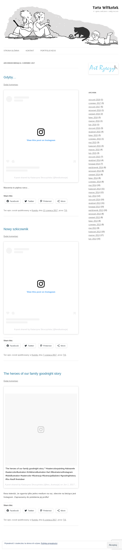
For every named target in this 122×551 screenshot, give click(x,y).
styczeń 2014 (94, 199)
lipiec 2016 (93, 117)
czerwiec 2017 (95, 103)
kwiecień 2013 (95, 232)
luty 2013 (92, 239)
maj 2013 (92, 228)
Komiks (35, 210)
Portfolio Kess (48, 51)
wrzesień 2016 (95, 110)
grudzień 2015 (95, 132)
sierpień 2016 (94, 114)
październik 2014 (96, 167)
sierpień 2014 (94, 175)
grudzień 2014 (95, 160)
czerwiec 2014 (95, 182)
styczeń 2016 (94, 128)
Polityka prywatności (49, 543)
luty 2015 (92, 153)
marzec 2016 (94, 121)
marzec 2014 (94, 192)
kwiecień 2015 (95, 146)
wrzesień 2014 (95, 171)
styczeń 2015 (94, 157)
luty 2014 (92, 196)
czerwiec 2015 (95, 139)
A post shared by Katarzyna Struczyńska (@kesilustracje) (41, 177)
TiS (65, 210)
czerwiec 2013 (95, 224)
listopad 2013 (94, 207)
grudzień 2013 (95, 203)
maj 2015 (92, 142)
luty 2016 (92, 125)
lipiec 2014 (93, 178)
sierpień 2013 (94, 217)
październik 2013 (96, 210)
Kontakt (30, 51)
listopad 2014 (94, 164)
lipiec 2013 (93, 221)
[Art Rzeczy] (103, 68)
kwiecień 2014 (95, 189)
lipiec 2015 (93, 135)
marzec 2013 (94, 235)
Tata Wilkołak (105, 7)
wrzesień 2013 (95, 214)
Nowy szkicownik (16, 229)
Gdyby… (10, 77)
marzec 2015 (94, 150)
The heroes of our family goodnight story (32, 373)
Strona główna (11, 51)
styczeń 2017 (94, 107)
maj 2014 (92, 185)
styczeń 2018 (94, 100)
